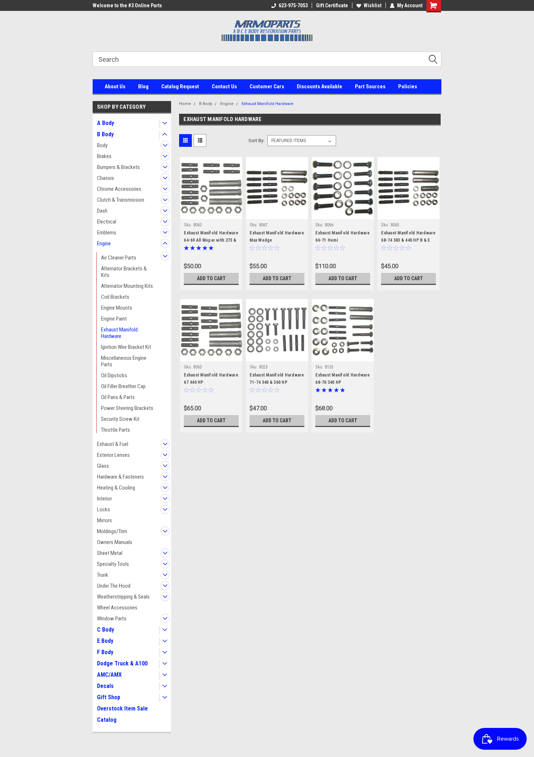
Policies (407, 86)
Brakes (104, 156)
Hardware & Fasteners (120, 477)
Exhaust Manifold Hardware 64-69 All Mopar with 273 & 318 (211, 240)
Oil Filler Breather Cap (123, 386)
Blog (143, 86)
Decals (105, 685)
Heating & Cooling (116, 487)
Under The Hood (113, 586)
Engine (104, 243)
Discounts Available (319, 86)
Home (185, 103)
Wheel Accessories (117, 607)
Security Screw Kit (120, 419)
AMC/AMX (109, 674)
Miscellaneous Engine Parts (123, 361)
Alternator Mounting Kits (127, 286)
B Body (105, 134)
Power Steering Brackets (127, 408)
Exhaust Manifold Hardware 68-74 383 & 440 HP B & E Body (408, 240)
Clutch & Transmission (120, 200)
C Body (105, 629)
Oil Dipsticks (114, 375)
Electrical (106, 221)
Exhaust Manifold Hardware (119, 332)
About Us (115, 86)
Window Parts (111, 618)
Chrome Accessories (119, 189)
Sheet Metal (109, 553)
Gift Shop (108, 697)
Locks (103, 509)
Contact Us (224, 86)
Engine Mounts (116, 308)
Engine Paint (114, 318)
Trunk (102, 575)
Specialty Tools (113, 564)
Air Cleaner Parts (118, 257)
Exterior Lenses (113, 455)
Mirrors (104, 520)
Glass (103, 466)
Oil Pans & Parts (118, 397)
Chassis (105, 178)
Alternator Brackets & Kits (124, 271)
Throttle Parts (115, 430)
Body (102, 145)
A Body (105, 123)
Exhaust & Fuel (112, 444)
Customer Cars (267, 86)
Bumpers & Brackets (118, 167)
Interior (104, 498)
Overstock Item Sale (122, 708)
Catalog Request (180, 86)
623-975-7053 (293, 5)
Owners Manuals (114, 542)
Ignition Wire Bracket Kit (126, 347)
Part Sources (370, 86)
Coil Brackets (115, 297)
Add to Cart (211, 278)
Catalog (107, 719)
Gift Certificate (332, 5)
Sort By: (256, 140)
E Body (105, 640)
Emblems (106, 232)
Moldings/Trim (112, 531)
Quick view (211, 214)
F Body (105, 652)
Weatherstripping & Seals (123, 596)
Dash (102, 211)
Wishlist (372, 5)
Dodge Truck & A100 (122, 663)
